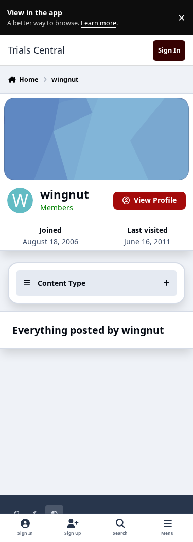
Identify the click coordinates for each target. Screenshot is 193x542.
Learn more (20, 18)
